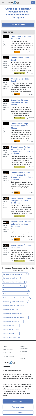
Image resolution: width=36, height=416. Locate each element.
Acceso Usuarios (8, 356)
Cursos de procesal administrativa (14, 306)
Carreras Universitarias (24, 359)
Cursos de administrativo (11, 322)
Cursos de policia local (10, 278)
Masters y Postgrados (24, 347)
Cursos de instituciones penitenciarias (15, 298)
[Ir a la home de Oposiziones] (13, 2)
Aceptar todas (18, 401)
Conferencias (24, 355)
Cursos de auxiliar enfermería (12, 282)
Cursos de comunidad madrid (12, 286)
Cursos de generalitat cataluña (13, 314)
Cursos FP (23, 351)
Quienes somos (8, 349)
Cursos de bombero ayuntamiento (14, 294)
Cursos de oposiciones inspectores (14, 290)
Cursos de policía (8, 310)
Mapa (5, 346)
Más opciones (18, 412)
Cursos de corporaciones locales (13, 318)
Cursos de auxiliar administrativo (13, 274)
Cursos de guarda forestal (11, 329)
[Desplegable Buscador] (33, 2)
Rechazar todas (18, 407)
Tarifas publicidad (8, 353)
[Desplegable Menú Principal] (3, 2)
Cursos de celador (9, 333)
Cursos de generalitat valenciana (13, 302)
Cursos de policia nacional (11, 337)
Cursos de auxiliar (9, 325)
